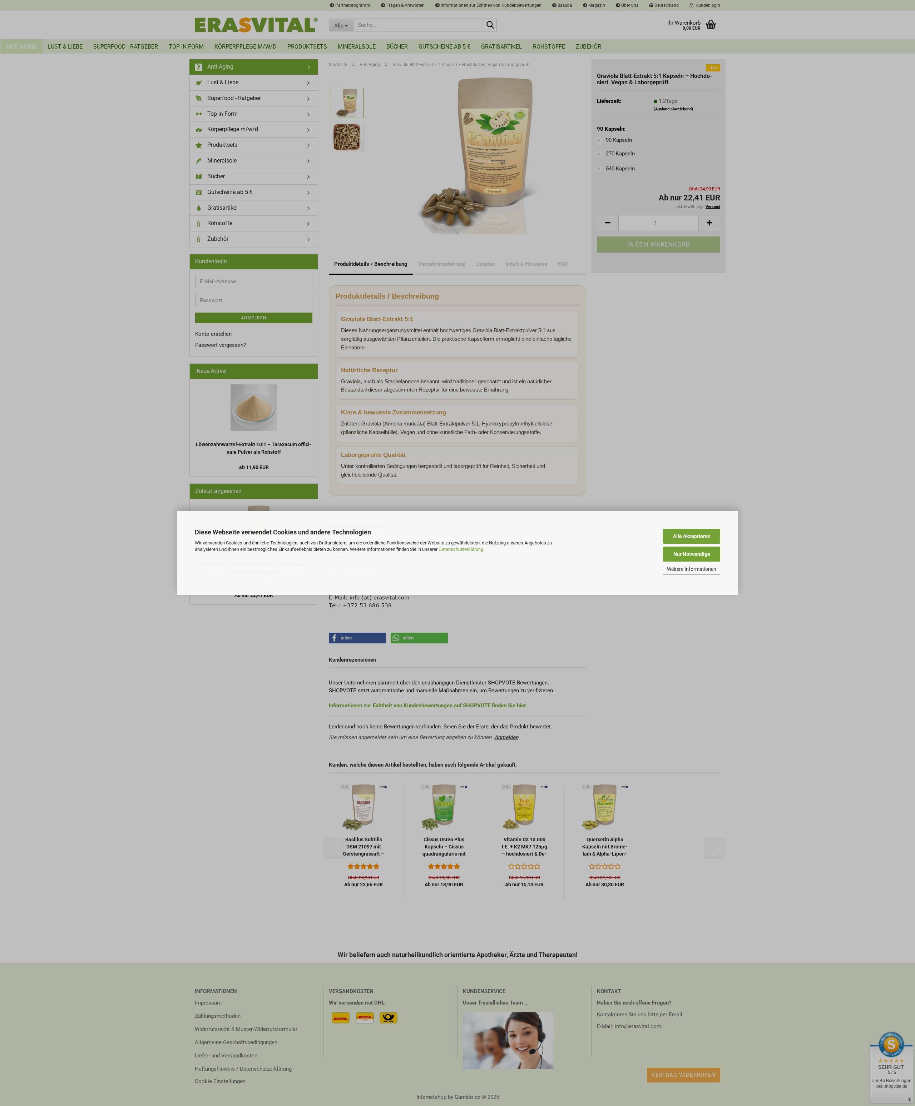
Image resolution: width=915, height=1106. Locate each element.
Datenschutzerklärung (461, 549)
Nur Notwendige (691, 554)
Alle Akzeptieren (692, 536)
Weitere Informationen (691, 569)
